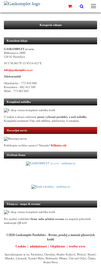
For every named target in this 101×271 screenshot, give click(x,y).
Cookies (21, 246)
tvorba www (77, 246)
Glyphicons (57, 246)
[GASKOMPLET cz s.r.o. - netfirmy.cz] (50, 173)
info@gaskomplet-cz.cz (18, 70)
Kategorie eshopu (51, 25)
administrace (38, 246)
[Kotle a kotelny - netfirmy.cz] (50, 190)
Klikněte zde (59, 145)
